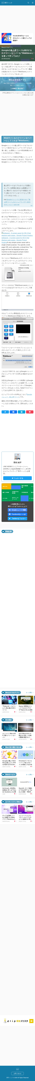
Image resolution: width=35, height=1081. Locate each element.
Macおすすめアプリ (7, 47)
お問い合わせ (17, 1073)
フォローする (18, 478)
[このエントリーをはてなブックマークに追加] (21, 411)
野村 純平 (17, 462)
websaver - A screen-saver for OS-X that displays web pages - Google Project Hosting (15, 240)
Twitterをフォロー (19, 518)
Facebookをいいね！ (19, 514)
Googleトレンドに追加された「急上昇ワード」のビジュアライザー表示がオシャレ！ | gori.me (17, 202)
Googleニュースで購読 (19, 510)
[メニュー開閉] (33, 3)
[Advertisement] (17, 115)
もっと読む (29, 692)
